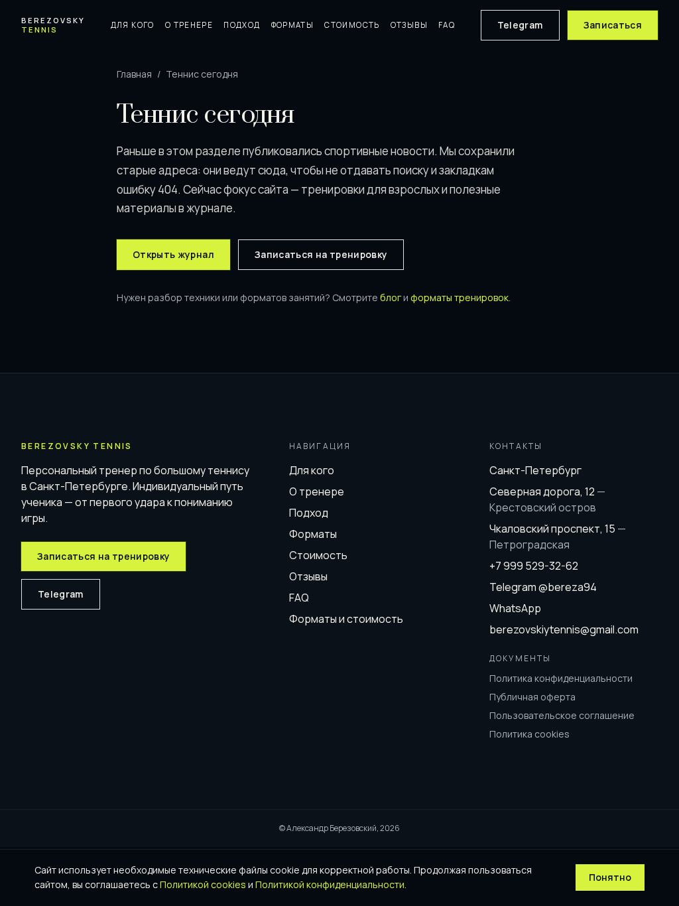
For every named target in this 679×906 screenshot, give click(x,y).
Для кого (132, 25)
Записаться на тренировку (321, 254)
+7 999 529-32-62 (533, 565)
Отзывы (409, 25)
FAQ (446, 25)
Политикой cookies (203, 884)
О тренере (189, 25)
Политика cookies (529, 734)
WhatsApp (515, 608)
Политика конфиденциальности (561, 678)
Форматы (292, 25)
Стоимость (351, 25)
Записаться (613, 25)
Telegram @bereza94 (543, 587)
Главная (134, 74)
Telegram (520, 25)
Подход (241, 25)
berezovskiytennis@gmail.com (564, 629)
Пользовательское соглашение (562, 715)
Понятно (610, 877)
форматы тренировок (459, 297)
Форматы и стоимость (346, 619)
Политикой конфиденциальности (329, 884)
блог (390, 297)
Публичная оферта (532, 696)
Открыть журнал (173, 254)
